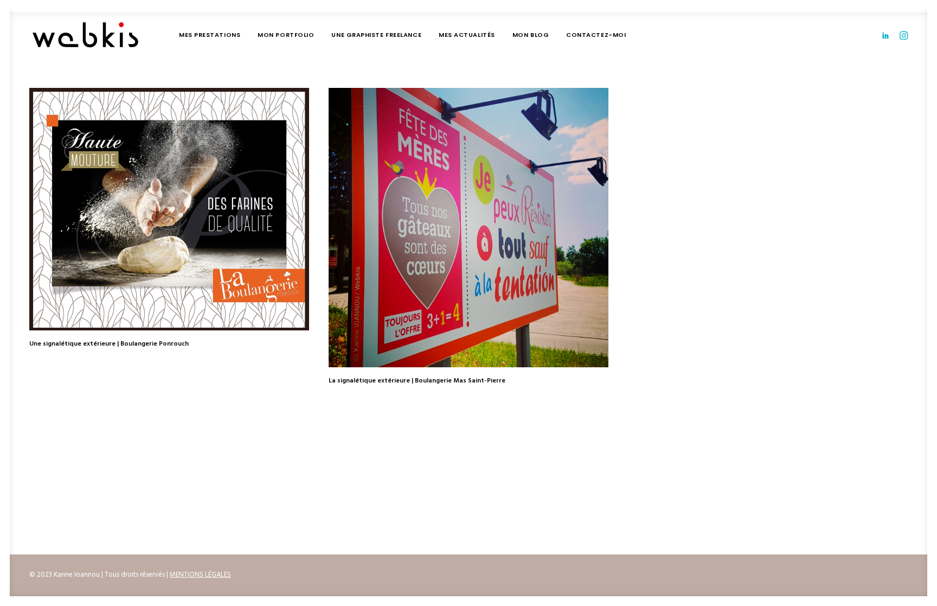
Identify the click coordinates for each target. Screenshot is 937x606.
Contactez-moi (596, 34)
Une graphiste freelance (376, 34)
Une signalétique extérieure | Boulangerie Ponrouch (109, 344)
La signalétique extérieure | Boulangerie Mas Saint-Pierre (417, 380)
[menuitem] (209, 35)
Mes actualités (467, 34)
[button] (887, 35)
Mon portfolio (286, 34)
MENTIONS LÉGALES (200, 575)
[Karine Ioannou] (85, 35)
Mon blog (530, 34)
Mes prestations (209, 34)
